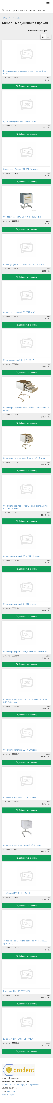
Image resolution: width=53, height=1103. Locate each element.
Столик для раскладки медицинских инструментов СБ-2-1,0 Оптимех (26, 507)
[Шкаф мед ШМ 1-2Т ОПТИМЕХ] (26, 974)
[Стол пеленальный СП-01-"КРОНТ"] (26, 343)
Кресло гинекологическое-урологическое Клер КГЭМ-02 (24, 72)
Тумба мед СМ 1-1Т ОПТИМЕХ (16, 893)
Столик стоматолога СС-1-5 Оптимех (20, 750)
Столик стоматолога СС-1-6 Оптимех (20, 798)
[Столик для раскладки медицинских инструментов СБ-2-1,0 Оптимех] (26, 488)
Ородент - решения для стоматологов (23, 10)
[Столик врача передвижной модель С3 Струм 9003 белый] (26, 390)
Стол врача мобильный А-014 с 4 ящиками (22, 217)
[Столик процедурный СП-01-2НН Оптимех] (26, 539)
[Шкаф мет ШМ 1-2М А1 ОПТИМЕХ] (26, 1022)
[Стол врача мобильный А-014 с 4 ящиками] (26, 199)
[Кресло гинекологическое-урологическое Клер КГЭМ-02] (26, 54)
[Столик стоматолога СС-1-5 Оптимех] (26, 733)
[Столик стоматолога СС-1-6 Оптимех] (26, 780)
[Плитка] (43, 36)
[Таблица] (48, 36)
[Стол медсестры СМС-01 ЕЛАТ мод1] (26, 295)
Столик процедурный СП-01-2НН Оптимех (21, 556)
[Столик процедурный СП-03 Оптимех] (26, 587)
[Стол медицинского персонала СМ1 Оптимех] (26, 247)
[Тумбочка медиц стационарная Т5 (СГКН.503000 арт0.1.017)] (26, 923)
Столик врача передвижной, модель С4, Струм (24, 458)
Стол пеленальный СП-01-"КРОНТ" (18, 360)
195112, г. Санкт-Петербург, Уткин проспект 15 (21, 1085)
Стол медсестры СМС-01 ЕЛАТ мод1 (19, 312)
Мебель (16, 18)
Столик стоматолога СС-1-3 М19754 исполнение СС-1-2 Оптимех (25, 700)
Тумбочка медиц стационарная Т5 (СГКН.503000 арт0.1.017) (25, 942)
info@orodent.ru (12, 1091)
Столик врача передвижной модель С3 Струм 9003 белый (26, 409)
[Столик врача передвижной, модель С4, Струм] (26, 441)
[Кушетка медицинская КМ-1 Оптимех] (26, 104)
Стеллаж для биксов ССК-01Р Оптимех (20, 169)
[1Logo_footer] (18, 1070)
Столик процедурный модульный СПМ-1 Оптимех (25, 652)
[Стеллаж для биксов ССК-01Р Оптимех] (26, 152)
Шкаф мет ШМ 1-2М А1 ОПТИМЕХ (18, 1039)
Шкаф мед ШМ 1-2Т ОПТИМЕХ (16, 991)
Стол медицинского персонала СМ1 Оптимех (23, 264)
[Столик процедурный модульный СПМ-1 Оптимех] (26, 634)
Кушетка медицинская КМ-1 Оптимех (19, 121)
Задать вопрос (8, 1095)
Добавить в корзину (27, 86)
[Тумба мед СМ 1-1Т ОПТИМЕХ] (26, 876)
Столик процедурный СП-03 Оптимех (19, 604)
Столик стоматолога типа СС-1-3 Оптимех (22, 845)
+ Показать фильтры (37, 30)
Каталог (6, 18)
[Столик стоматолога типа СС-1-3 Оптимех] (26, 828)
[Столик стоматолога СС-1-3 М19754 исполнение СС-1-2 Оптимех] (26, 682)
